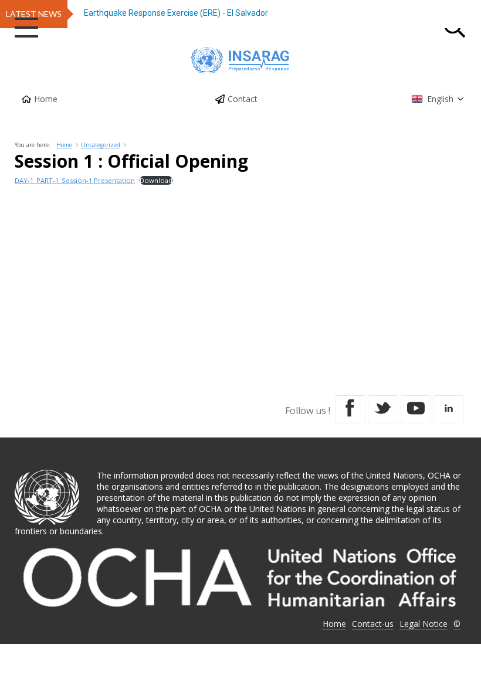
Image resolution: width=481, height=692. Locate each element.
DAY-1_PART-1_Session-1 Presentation (75, 180)
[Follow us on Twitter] (383, 409)
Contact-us (373, 623)
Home (45, 98)
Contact (243, 98)
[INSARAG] (240, 60)
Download (156, 180)
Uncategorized (100, 145)
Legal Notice (423, 623)
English (440, 98)
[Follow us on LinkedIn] (448, 409)
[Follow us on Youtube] (416, 409)
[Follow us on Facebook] (350, 409)
